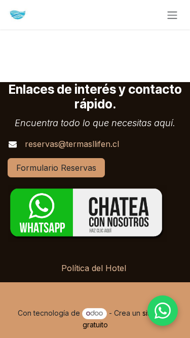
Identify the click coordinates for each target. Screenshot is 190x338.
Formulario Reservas (56, 168)
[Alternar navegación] (172, 14)
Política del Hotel (93, 268)
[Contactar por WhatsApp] (162, 310)
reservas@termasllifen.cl (72, 144)
